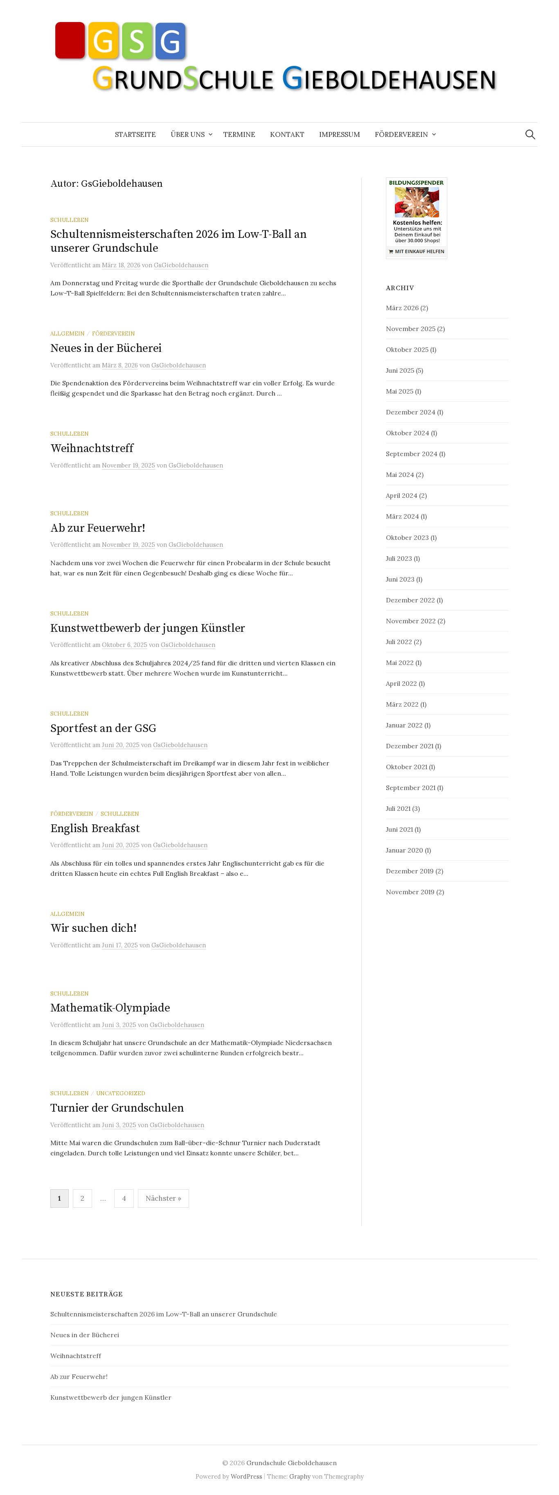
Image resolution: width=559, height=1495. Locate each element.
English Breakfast (95, 828)
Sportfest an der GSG (103, 728)
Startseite (135, 134)
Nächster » (163, 1198)
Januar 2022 (404, 725)
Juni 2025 (400, 370)
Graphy (300, 1476)
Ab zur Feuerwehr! (97, 528)
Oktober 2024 (407, 433)
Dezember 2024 (410, 412)
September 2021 (410, 787)
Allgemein (67, 333)
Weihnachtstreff (91, 448)
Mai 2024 (400, 474)
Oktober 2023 (407, 537)
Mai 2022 (400, 662)
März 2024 (402, 516)
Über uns (188, 134)
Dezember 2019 (410, 871)
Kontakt (287, 134)
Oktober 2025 (407, 349)
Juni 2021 (399, 829)
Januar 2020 (404, 850)
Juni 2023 (400, 579)
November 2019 (410, 892)
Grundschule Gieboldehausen (291, 1463)
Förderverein (401, 134)
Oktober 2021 (406, 767)
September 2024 (411, 454)
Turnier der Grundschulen (117, 1108)
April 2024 (401, 495)
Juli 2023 (399, 558)
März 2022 (402, 704)
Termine (239, 134)
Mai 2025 (399, 391)
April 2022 (401, 683)
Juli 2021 (398, 808)
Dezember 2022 (410, 600)
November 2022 (411, 621)
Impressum (339, 134)
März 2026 (402, 308)
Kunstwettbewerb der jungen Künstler (147, 628)
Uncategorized (120, 1093)
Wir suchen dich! (93, 928)
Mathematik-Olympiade (110, 1008)
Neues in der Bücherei (106, 348)
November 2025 (410, 329)
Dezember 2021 (409, 746)
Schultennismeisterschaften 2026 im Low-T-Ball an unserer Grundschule (178, 241)
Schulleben (69, 220)
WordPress (246, 1476)
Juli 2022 (399, 642)
